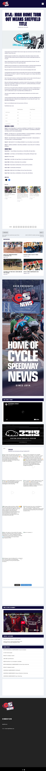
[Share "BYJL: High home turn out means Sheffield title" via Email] (33, 227)
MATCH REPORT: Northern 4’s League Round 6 (10, 194)
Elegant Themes (21, 768)
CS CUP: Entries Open (7, 652)
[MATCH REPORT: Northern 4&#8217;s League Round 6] (10, 189)
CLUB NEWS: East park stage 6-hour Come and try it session (12, 272)
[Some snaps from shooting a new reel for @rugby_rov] (12, 466)
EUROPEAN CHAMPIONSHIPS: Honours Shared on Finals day (15, 673)
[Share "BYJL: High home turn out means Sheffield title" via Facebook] (14, 227)
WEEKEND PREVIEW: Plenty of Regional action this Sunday (34, 194)
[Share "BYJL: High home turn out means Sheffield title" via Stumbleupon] (31, 227)
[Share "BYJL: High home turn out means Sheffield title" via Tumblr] (21, 227)
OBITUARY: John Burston (8, 658)
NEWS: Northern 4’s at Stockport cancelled (12, 661)
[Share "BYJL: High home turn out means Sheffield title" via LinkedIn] (26, 227)
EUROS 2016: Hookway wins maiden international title (10, 255)
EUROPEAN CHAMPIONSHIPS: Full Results (11, 670)
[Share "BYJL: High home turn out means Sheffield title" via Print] (35, 227)
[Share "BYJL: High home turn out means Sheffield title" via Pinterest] (23, 227)
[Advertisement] (23, 211)
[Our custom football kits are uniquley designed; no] (33, 466)
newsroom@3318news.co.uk (16, 641)
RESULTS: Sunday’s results (8, 655)
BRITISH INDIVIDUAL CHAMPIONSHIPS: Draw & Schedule (14, 649)
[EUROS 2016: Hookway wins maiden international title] (12, 247)
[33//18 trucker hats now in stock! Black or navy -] (33, 518)
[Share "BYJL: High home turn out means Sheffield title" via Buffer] (28, 227)
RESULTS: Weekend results (8, 667)
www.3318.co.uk (4, 724)
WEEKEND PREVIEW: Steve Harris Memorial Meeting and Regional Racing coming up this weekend (22, 196)
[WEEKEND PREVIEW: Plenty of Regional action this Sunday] (35, 189)
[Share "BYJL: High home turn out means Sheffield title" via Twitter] (16, 227)
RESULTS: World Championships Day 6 (31, 271)
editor (23, 27)
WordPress (29, 768)
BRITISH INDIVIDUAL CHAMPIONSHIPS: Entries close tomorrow (16, 664)
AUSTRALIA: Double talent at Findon (31, 254)
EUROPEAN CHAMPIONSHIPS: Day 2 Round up (12, 676)
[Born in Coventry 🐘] (33, 544)
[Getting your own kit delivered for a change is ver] (12, 570)
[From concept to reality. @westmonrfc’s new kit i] (33, 492)
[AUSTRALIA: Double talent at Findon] (33, 247)
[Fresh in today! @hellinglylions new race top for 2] (12, 492)
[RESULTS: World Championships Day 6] (33, 264)
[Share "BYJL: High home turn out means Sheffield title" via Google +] (19, 227)
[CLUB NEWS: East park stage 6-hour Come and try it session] (12, 264)
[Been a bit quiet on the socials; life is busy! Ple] (12, 544)
